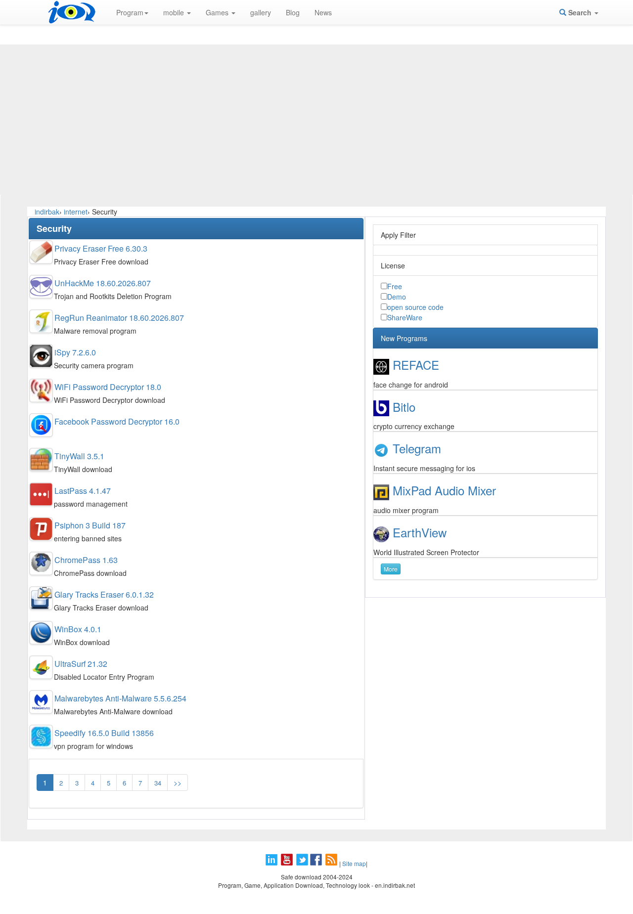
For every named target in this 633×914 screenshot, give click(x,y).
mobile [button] (174, 12)
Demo (396, 297)
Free (394, 286)
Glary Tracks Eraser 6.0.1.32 (104, 594)
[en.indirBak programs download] (72, 12)
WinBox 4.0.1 (77, 629)
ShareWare (404, 317)
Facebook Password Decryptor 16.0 (117, 421)
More (391, 569)
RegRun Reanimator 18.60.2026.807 (119, 317)
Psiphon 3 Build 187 (90, 525)
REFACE (416, 364)
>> (177, 782)
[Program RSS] (332, 863)
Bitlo (404, 406)
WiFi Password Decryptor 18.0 (107, 386)
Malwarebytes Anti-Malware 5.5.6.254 (120, 698)
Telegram (417, 448)
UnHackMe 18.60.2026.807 (102, 283)
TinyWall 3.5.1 (79, 456)
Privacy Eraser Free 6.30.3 (100, 248)
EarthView (420, 532)
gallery (260, 12)
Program (129, 12)
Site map (354, 863)
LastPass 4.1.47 (82, 490)
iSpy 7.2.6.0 (75, 352)
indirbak (47, 212)
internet (76, 212)
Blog (293, 12)
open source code (415, 307)
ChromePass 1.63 (86, 560)
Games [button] (218, 12)
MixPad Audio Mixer (444, 490)
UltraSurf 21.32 (80, 663)
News (323, 12)
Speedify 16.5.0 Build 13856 (104, 733)
